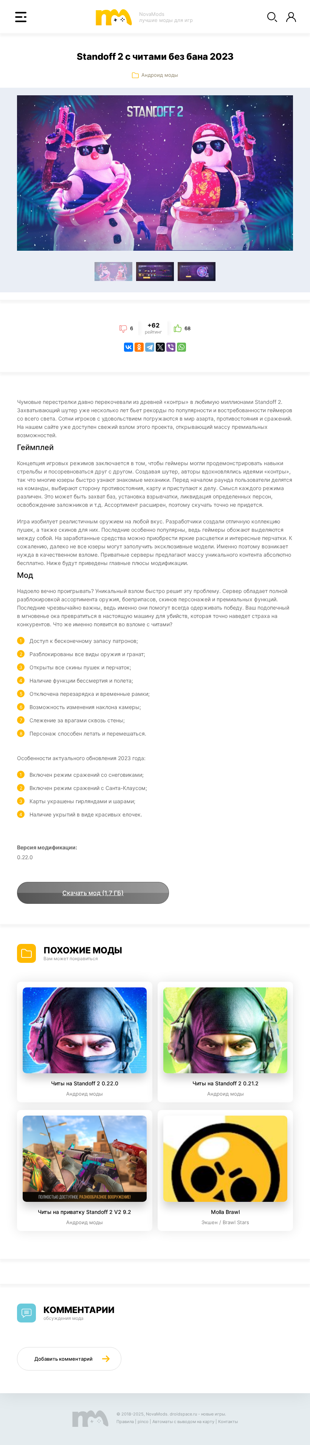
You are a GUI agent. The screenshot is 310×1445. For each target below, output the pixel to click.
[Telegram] (149, 347)
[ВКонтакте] (128, 347)
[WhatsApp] (181, 347)
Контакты (228, 1421)
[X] (160, 347)
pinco (143, 1421)
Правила (125, 1421)
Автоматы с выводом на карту (183, 1421)
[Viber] (170, 347)
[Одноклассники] (139, 347)
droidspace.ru (183, 1414)
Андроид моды (159, 75)
